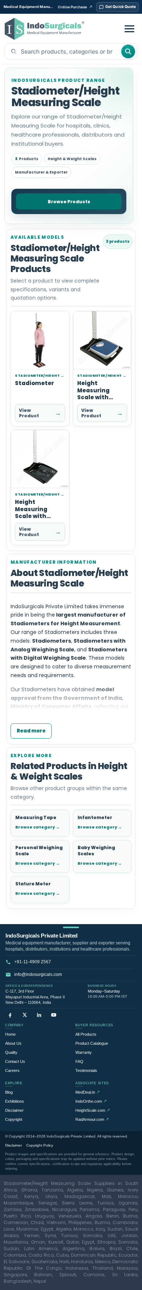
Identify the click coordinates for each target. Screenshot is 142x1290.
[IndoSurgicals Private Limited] (44, 29)
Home (10, 1034)
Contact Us (15, 1061)
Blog (9, 1092)
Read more (31, 730)
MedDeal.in (87, 1092)
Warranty (83, 1052)
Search (128, 51)
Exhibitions (14, 1101)
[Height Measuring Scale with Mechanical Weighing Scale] (102, 340)
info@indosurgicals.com (38, 974)
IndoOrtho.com (91, 1101)
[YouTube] (53, 1014)
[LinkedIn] (39, 1014)
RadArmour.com (92, 1119)
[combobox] (63, 51)
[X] (24, 1014)
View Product (40, 413)
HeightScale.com (92, 1110)
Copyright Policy (39, 1145)
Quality (11, 1052)
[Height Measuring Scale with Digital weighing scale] (40, 459)
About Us (13, 1043)
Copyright (13, 1119)
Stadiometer (34, 383)
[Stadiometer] (40, 340)
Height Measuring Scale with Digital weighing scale (39, 516)
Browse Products (69, 202)
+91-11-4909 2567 (32, 961)
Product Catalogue (91, 1043)
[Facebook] (10, 1014)
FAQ (79, 1061)
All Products (85, 1034)
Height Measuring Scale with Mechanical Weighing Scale (100, 397)
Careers (12, 1070)
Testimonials (86, 1070)
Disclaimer (14, 1110)
